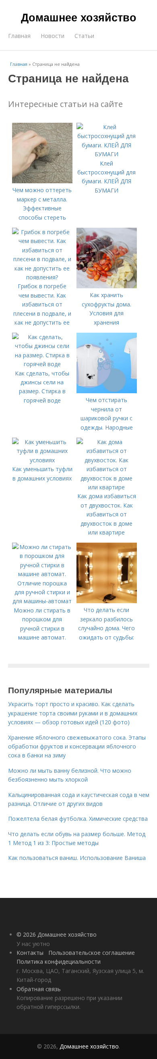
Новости (52, 36)
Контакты (30, 952)
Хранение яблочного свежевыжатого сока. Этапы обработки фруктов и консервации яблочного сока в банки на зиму (77, 746)
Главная (19, 36)
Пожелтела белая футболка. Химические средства (78, 818)
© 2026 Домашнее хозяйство (57, 934)
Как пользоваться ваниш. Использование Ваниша (77, 858)
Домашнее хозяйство (78, 17)
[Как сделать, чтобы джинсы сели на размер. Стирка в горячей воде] (42, 364)
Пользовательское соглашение (91, 952)
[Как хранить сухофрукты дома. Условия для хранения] (106, 286)
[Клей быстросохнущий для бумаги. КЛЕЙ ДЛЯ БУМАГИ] (106, 154)
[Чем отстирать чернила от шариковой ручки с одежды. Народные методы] (106, 391)
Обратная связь (39, 989)
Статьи (84, 36)
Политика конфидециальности (59, 961)
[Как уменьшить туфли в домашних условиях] (42, 460)
